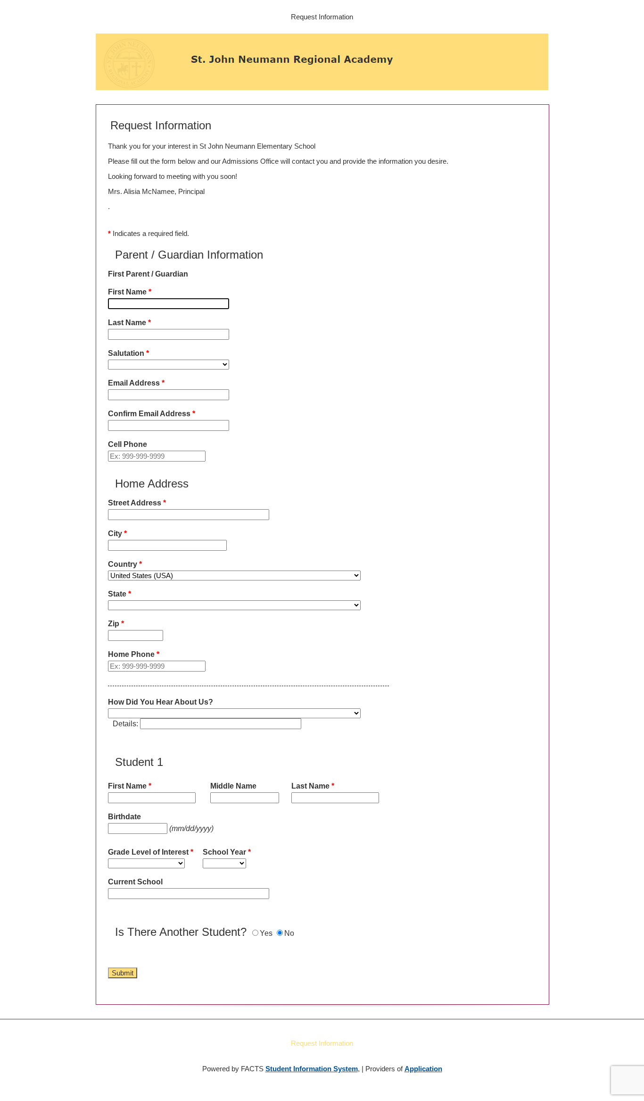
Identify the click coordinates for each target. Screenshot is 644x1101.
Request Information (322, 17)
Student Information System (311, 1069)
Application (423, 1069)
